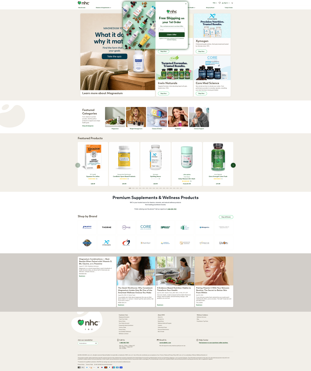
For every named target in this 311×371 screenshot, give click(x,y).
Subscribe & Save (162, 327)
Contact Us (161, 319)
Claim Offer (171, 35)
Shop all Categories (87, 125)
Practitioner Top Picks (202, 321)
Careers (160, 325)
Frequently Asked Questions (126, 325)
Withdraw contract (123, 333)
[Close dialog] (185, 3)
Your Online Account (124, 323)
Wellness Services (201, 317)
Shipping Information (124, 317)
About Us (160, 317)
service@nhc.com (165, 342)
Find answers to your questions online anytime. (213, 342)
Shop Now (164, 51)
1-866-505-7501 (172, 209)
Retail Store (161, 321)
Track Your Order (123, 319)
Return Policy (122, 321)
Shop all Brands (226, 217)
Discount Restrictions (163, 329)
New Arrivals (161, 331)
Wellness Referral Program (164, 323)
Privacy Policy (122, 329)
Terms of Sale (122, 327)
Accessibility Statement (125, 331)
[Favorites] (220, 3)
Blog (198, 319)
